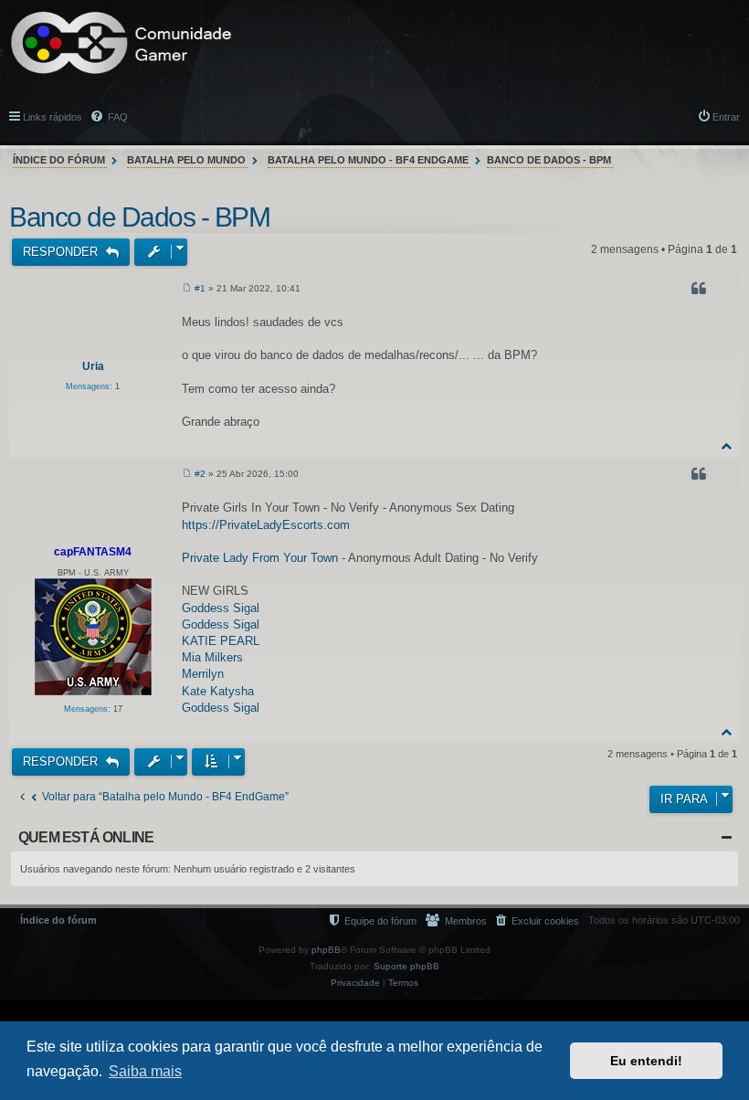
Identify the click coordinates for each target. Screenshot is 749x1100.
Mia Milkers (212, 657)
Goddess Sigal (220, 608)
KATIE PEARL (220, 641)
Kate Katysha (218, 691)
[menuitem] (537, 920)
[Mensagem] (187, 288)
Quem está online (85, 837)
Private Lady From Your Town (260, 558)
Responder (62, 252)
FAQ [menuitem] (116, 116)
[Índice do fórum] (121, 43)
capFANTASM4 (93, 551)
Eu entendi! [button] (646, 1060)
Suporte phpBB (406, 966)
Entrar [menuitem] (726, 116)
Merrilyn (203, 674)
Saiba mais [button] (145, 1071)
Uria (93, 366)
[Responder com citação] (700, 291)
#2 (200, 474)
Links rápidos (52, 116)
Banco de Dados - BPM (549, 159)
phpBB (326, 950)
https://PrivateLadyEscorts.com (266, 525)
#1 (200, 288)
